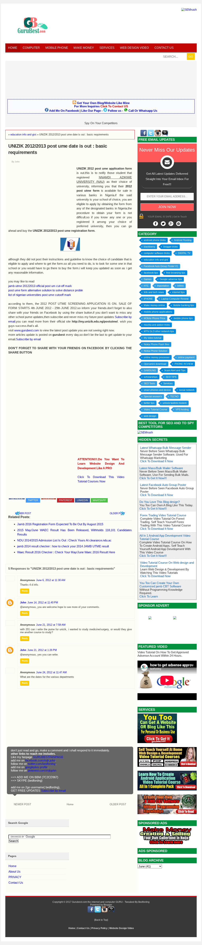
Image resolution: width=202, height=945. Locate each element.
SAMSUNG (150, 370)
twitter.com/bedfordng (41, 763)
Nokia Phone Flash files (156, 344)
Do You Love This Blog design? (159, 501)
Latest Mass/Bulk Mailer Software (161, 468)
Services (106, 47)
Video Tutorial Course (155, 409)
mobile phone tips (183, 318)
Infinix (180, 285)
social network (187, 390)
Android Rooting (183, 240)
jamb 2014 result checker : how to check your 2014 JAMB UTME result (63, 546)
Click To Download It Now (156, 461)
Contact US (164, 47)
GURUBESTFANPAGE (48, 757)
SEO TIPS (171, 377)
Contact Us (15, 882)
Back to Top (101, 920)
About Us (14, 871)
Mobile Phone (56, 47)
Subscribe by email (28, 339)
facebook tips (151, 272)
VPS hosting (182, 409)
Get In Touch (180, 216)
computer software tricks (157, 253)
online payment (186, 357)
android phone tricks (155, 240)
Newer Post (23, 513)
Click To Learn (148, 596)
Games (148, 279)
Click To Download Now (155, 576)
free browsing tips (175, 272)
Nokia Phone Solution (155, 351)
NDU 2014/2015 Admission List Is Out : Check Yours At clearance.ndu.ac (64, 540)
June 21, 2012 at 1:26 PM (42, 650)
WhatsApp (99, 500)
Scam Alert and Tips (174, 370)
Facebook (17, 499)
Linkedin (82, 500)
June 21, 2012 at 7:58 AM (50, 624)
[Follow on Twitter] (163, 223)
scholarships (150, 377)
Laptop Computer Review (175, 298)
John (23, 602)
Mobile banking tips (183, 305)
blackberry (149, 246)
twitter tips (149, 403)
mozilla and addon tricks (157, 324)
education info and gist (156, 259)
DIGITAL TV (184, 253)
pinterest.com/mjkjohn (42, 770)
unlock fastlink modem (175, 403)
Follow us (114, 110)
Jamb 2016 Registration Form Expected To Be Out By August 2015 (60, 524)
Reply (25, 591)
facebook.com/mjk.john (40, 760)
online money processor (157, 357)
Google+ (48, 499)
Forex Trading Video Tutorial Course (163, 515)
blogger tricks (170, 246)
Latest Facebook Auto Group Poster (163, 485)
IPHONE (148, 298)
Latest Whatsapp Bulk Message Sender (165, 447)
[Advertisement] (101, 78)
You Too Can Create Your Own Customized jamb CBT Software (160, 584)
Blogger (108, 904)
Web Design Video (134, 47)
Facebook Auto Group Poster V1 (161, 266)
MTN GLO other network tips (159, 331)
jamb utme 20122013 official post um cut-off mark (40, 286)
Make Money (84, 47)
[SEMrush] (189, 9)
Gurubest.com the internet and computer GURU (97, 902)
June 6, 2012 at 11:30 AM (50, 580)
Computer (31, 47)
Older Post (117, 513)
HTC (146, 285)
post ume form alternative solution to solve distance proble (45, 290)
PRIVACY (14, 877)
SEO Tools (149, 383)
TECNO (174, 396)
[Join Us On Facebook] (155, 223)
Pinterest (65, 500)
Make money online (154, 305)
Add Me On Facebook (64, 110)
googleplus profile (36, 767)
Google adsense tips (171, 279)
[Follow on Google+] (171, 223)
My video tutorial (152, 338)
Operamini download (155, 364)
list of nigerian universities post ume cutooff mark (39, 294)
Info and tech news (154, 292)
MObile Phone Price (154, 318)
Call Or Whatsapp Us (142, 110)
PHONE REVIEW (184, 364)
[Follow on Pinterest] (178, 223)
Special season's (153, 396)
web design (150, 416)
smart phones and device (157, 390)
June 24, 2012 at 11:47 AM (51, 672)
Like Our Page (91, 110)
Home (12, 47)
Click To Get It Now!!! (153, 478)
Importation (163, 285)
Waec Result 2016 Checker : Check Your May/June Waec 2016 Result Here (66, 552)
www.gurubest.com (26, 330)
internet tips (178, 292)
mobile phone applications (158, 311)
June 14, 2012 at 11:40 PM (42, 602)
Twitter (33, 500)
